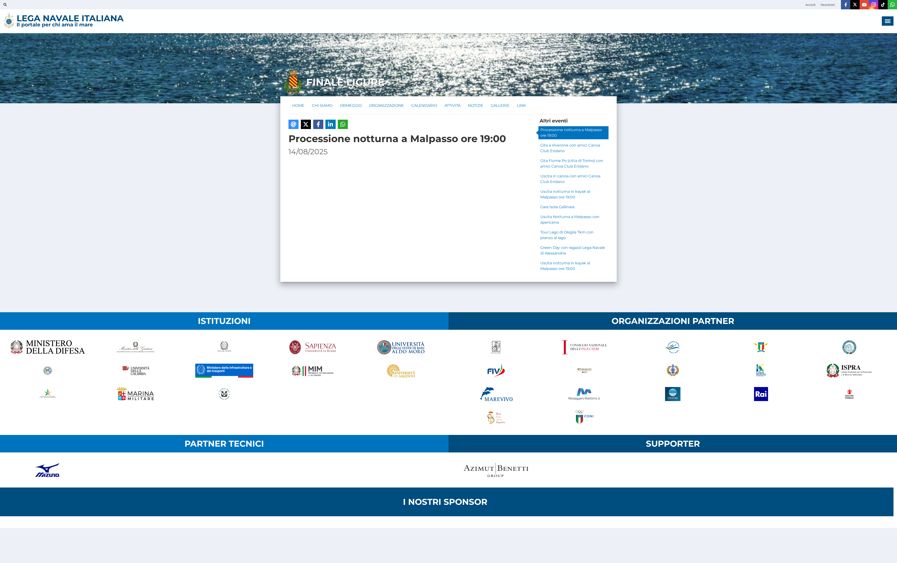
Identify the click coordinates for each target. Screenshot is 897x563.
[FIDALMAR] (673, 370)
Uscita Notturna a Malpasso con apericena (569, 220)
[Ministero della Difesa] (47, 347)
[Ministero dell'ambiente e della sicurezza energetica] (47, 394)
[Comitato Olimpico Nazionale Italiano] (584, 417)
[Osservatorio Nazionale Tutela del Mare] (673, 394)
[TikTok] (883, 4)
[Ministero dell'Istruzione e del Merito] (312, 370)
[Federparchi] (584, 370)
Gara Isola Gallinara (557, 207)
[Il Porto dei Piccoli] (761, 370)
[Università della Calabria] (136, 370)
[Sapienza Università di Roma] (312, 347)
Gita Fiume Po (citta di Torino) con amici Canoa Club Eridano (571, 163)
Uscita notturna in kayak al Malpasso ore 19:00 (565, 194)
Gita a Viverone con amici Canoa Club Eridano (570, 148)
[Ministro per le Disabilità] (224, 347)
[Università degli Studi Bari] (401, 347)
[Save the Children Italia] (849, 394)
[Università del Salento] (401, 370)
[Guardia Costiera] (224, 394)
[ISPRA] (849, 370)
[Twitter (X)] (855, 4)
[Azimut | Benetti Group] (496, 470)
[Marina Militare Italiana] (136, 394)
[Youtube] (864, 4)
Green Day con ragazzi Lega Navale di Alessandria (572, 250)
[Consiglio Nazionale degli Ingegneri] (584, 347)
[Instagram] (873, 4)
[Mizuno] (47, 470)
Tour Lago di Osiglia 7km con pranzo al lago (567, 235)
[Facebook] (845, 4)
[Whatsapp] (892, 4)
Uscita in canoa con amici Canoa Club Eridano (570, 179)
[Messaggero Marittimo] (584, 394)
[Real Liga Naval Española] (496, 417)
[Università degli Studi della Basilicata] (47, 370)
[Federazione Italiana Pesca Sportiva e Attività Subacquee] (849, 347)
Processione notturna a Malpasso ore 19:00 (571, 133)
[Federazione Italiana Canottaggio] (761, 347)
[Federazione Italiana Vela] (496, 370)
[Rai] (761, 394)
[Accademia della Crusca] (496, 347)
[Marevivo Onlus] (496, 394)
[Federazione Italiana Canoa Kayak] (673, 347)
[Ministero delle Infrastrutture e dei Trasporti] (224, 370)
